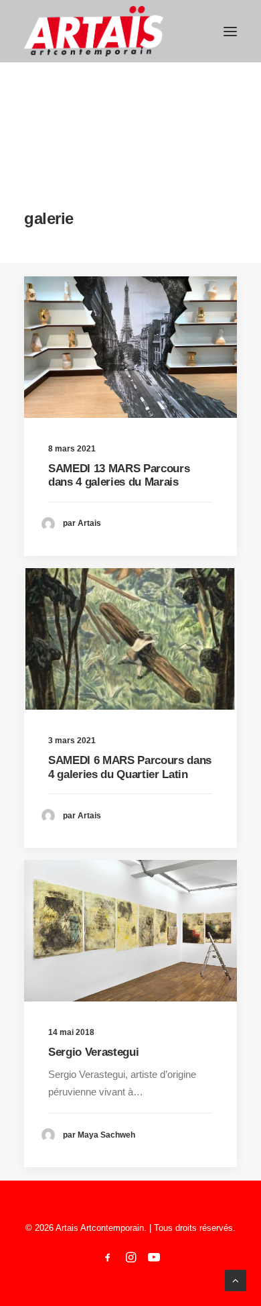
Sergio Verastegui (93, 1052)
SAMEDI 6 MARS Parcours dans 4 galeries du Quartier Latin (129, 767)
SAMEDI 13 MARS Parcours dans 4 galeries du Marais (118, 475)
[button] (230, 31)
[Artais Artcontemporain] (93, 31)
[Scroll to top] (235, 1279)
